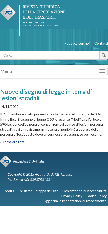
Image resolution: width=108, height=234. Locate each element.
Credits (8, 191)
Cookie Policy (96, 196)
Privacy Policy (71, 196)
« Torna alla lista (12, 142)
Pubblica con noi (77, 43)
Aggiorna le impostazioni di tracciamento (75, 201)
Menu (6, 71)
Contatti (101, 43)
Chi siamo (24, 191)
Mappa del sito (47, 191)
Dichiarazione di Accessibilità (84, 191)
